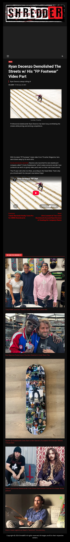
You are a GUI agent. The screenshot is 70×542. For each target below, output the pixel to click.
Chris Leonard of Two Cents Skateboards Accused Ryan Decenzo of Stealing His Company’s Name (48, 216)
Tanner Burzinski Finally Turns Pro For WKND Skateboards (20, 215)
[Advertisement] (35, 40)
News (10, 61)
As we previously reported (19, 163)
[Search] (62, 56)
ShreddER (11, 85)
